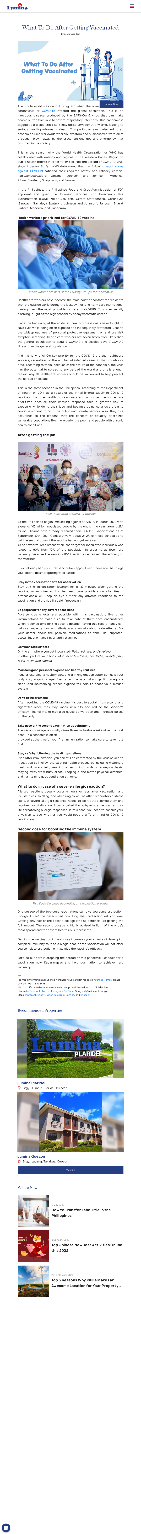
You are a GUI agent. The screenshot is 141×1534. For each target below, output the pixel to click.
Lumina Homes (103, 979)
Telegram (59, 994)
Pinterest (30, 994)
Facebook (35, 991)
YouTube (69, 991)
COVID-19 (48, 111)
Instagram (57, 991)
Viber (50, 994)
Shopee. (85, 994)
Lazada (70, 994)
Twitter (46, 991)
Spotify (41, 994)
